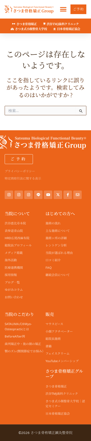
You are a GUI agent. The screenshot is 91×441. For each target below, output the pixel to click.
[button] (63, 9)
